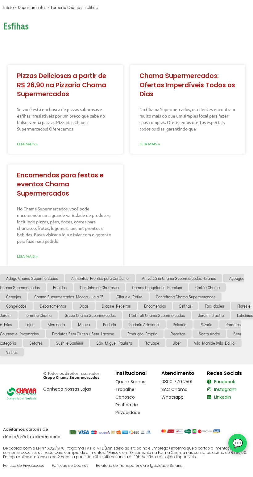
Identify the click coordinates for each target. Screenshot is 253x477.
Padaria (109, 324)
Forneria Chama (65, 7)
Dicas (84, 306)
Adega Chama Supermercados (32, 278)
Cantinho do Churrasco (99, 287)
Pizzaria (206, 324)
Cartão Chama (207, 287)
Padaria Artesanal (144, 324)
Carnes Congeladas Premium (157, 287)
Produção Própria (142, 333)
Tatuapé (152, 343)
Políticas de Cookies (70, 465)
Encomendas (155, 306)
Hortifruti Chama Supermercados (157, 315)
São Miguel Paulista (114, 343)
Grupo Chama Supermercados (90, 315)
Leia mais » (27, 144)
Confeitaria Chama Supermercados (185, 296)
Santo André (209, 333)
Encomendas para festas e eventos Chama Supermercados (60, 184)
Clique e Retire (130, 296)
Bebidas (60, 287)
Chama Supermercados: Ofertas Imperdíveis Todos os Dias (187, 84)
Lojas (29, 324)
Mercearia (56, 324)
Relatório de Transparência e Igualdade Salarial (140, 465)
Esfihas (185, 306)
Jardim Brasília (211, 315)
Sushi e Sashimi (69, 343)
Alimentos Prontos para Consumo (100, 278)
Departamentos (32, 7)
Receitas (178, 333)
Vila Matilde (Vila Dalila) (214, 343)
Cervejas (13, 296)
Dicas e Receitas (116, 306)
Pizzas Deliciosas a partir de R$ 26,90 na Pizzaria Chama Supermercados (61, 84)
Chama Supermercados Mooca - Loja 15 (68, 296)
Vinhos (12, 352)
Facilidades (214, 306)
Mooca (84, 324)
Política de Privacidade (23, 465)
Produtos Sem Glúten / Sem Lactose (83, 333)
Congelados (16, 306)
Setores (36, 343)
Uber (176, 343)
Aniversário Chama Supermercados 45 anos (179, 278)
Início (8, 7)
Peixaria (179, 324)
